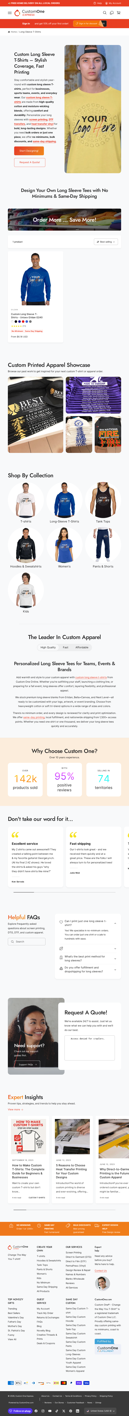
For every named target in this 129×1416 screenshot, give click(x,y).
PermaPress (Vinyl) (76, 1265)
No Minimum (43, 1282)
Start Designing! (29, 150)
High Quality (48, 647)
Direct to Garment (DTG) (78, 1257)
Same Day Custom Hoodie (76, 1318)
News (89, 1403)
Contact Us (101, 1270)
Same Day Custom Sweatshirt (76, 1335)
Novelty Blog (43, 1330)
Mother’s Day (15, 1326)
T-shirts (25, 521)
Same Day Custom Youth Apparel (76, 1360)
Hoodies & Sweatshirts (26, 566)
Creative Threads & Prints (47, 1336)
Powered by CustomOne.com (21, 1403)
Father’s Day (14, 1321)
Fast (65, 647)
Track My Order (45, 1313)
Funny (11, 1335)
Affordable (82, 647)
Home (14, 32)
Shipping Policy (106, 1396)
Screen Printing (73, 1252)
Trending (12, 1308)
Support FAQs (26, 1064)
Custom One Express (24, 1396)
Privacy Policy (90, 1396)
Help (99, 3)
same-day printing (33, 717)
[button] (9, 12)
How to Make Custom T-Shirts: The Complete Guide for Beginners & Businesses (28, 1171)
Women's (64, 566)
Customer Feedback (75, 1403)
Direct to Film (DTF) (76, 1261)
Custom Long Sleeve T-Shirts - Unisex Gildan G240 (27, 316)
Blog (39, 1326)
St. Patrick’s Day (16, 1330)
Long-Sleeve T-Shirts (30, 32)
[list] (64, 779)
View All (12, 1339)
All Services (72, 1287)
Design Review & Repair (78, 1270)
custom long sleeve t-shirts (91, 677)
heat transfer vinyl (42, 123)
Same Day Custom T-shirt (77, 1310)
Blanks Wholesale (75, 1278)
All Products (43, 1291)
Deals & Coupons (46, 1343)
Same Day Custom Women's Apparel (76, 1369)
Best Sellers (14, 1313)
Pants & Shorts (103, 566)
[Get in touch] (111, 12)
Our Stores (59, 1403)
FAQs (40, 1321)
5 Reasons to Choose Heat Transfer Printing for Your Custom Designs (71, 1171)
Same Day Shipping (47, 1286)
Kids (26, 611)
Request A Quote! (30, 162)
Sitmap (98, 1403)
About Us (45, 1396)
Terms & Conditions (73, 1396)
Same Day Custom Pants (76, 1343)
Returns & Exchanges (48, 1317)
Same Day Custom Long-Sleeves (76, 1352)
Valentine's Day (16, 1317)
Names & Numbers (76, 1274)
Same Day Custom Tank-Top (76, 1327)
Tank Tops (103, 521)
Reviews (70, 1283)
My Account (115, 3)
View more (14, 1109)
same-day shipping (44, 141)
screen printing (38, 119)
